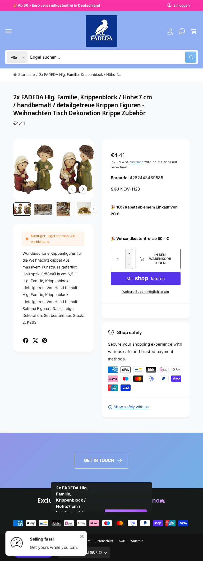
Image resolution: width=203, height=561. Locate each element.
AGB (122, 541)
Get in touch (99, 460)
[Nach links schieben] (72, 189)
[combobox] (113, 57)
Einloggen (181, 5)
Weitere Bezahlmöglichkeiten (145, 292)
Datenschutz (104, 541)
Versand (136, 162)
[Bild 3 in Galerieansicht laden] (63, 209)
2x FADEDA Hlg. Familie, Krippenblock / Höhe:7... (80, 74)
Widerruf (136, 541)
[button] (8, 31)
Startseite (26, 74)
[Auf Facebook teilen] (25, 340)
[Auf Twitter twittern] (35, 340)
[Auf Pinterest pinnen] (44, 340)
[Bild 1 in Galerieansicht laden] (22, 209)
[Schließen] (82, 536)
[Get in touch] (182, 31)
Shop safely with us (131, 407)
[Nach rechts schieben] (83, 189)
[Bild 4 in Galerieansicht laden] (84, 209)
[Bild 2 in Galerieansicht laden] (43, 209)
